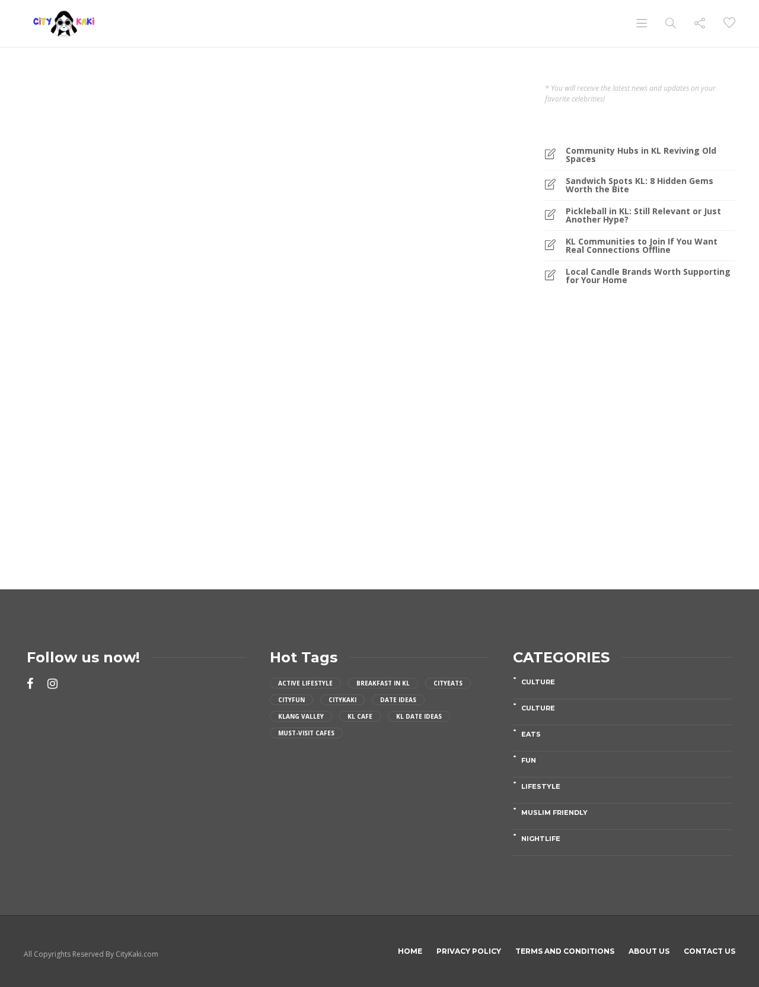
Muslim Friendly (554, 812)
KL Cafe (359, 716)
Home (410, 951)
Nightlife (540, 838)
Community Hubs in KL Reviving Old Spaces (641, 155)
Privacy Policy (468, 951)
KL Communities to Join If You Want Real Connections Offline (641, 245)
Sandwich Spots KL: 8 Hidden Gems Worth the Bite (639, 185)
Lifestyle (100, 343)
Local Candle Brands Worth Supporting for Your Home (648, 276)
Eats (56, 343)
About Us (649, 951)
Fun (528, 760)
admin (54, 472)
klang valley (301, 716)
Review (148, 343)
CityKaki (342, 700)
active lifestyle (305, 683)
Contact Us (709, 951)
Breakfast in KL (383, 683)
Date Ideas (398, 700)
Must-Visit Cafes (306, 733)
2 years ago (85, 472)
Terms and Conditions (564, 951)
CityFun (291, 700)
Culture (538, 682)
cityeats (448, 683)
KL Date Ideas (419, 716)
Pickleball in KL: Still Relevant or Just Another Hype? (643, 215)
